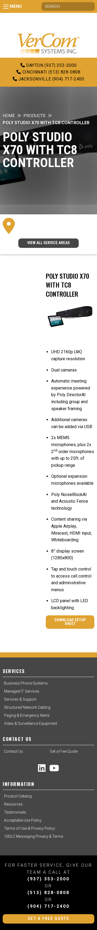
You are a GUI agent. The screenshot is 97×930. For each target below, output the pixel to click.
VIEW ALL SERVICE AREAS (48, 243)
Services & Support (20, 699)
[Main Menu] (6, 7)
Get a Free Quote (64, 751)
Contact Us (13, 751)
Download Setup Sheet (70, 622)
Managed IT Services (21, 691)
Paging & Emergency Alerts (27, 715)
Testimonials (15, 812)
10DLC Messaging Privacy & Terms (33, 836)
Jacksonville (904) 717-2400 (50, 79)
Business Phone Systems (26, 683)
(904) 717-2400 (48, 906)
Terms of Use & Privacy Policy (29, 828)
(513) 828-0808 (48, 892)
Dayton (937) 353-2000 (51, 65)
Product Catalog (18, 796)
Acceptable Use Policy (22, 820)
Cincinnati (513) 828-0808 (50, 72)
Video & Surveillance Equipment (30, 723)
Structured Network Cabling (27, 707)
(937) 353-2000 (48, 878)
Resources (13, 804)
